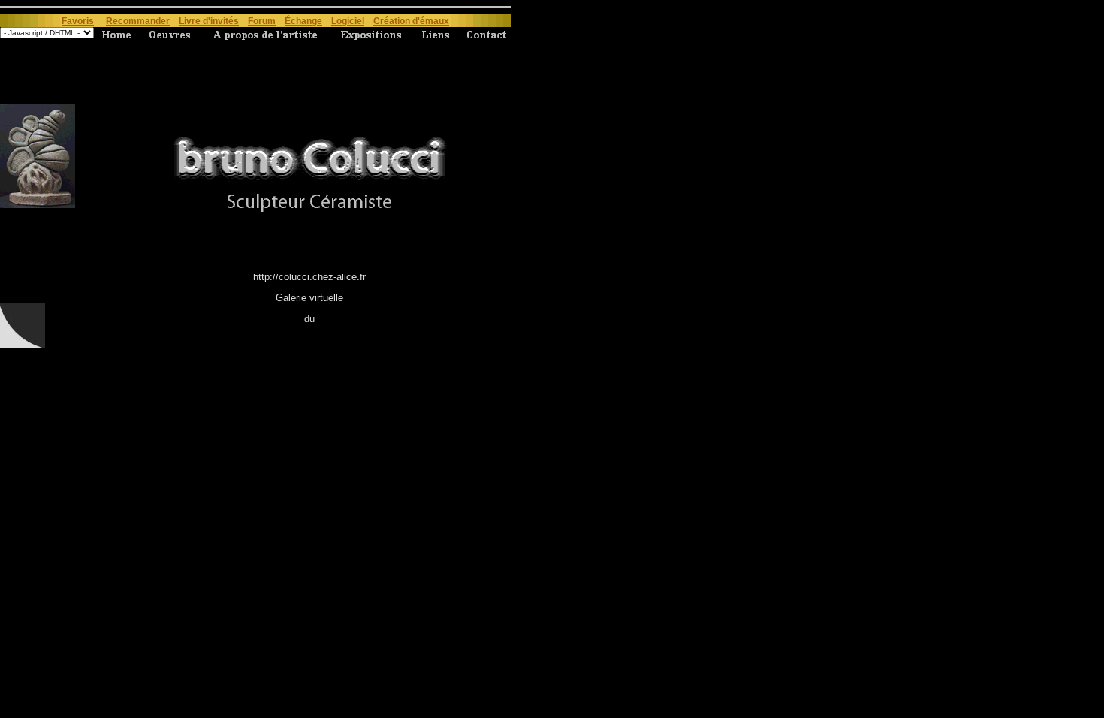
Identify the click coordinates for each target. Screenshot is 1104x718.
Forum (262, 21)
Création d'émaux (411, 21)
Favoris (78, 21)
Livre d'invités (209, 21)
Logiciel (347, 21)
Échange (303, 21)
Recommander (138, 21)
